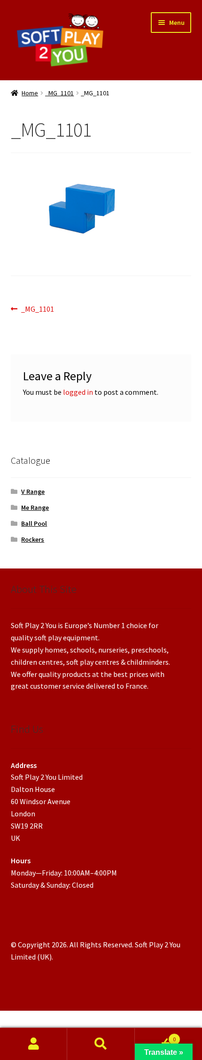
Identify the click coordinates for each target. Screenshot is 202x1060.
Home (30, 93)
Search (100, 1044)
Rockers (32, 539)
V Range (33, 491)
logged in (78, 392)
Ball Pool (34, 523)
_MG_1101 (59, 93)
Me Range (35, 507)
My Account (33, 1044)
